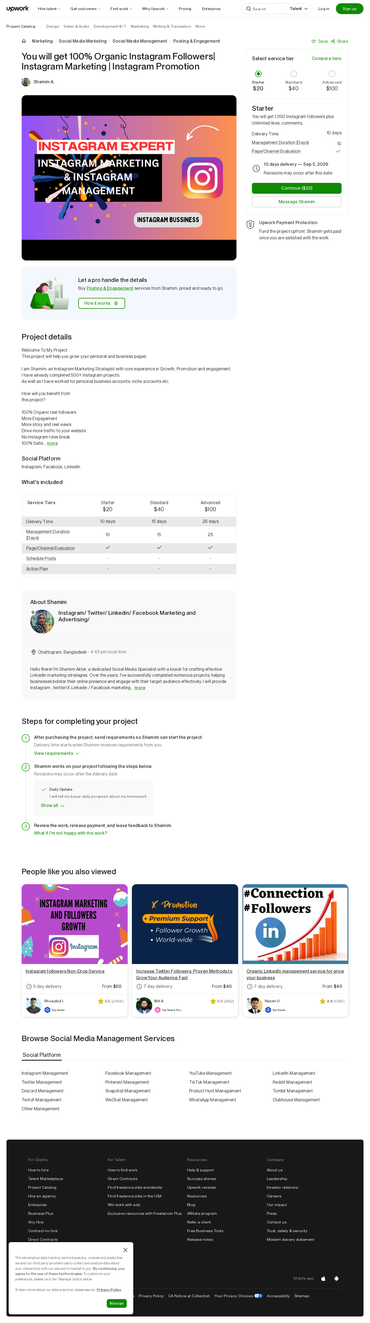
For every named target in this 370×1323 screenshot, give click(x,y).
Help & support (200, 1170)
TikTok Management (209, 1082)
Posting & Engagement (110, 288)
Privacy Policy (151, 1296)
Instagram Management (45, 1073)
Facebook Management (128, 1073)
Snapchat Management (127, 1090)
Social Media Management (140, 41)
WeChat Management (126, 1099)
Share (342, 41)
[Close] (125, 1250)
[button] (52, 535)
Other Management (41, 1108)
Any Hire (36, 1222)
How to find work (123, 1170)
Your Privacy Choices (239, 1296)
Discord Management (43, 1090)
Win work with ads (124, 1205)
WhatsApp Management (212, 1099)
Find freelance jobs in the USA (135, 1196)
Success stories (201, 1178)
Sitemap (301, 1296)
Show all (49, 805)
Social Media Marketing (83, 41)
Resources (197, 1196)
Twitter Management (42, 1082)
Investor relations (282, 1187)
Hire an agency (42, 1196)
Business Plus (40, 1213)
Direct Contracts (43, 1239)
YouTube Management (210, 1073)
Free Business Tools (205, 1231)
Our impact (277, 1205)
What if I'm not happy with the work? (70, 833)
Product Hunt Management (215, 1090)
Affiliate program (202, 1213)
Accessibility (278, 1296)
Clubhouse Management (296, 1099)
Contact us (277, 1222)
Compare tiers (327, 58)
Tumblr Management (293, 1090)
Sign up (349, 9)
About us (275, 1170)
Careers (274, 1196)
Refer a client (199, 1222)
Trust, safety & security (287, 1231)
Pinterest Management (127, 1082)
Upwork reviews (201, 1187)
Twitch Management (41, 1099)
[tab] (42, 1055)
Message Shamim (297, 201)
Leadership (277, 1178)
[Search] (248, 9)
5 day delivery (47, 986)
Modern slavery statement (290, 1239)
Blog (191, 1205)
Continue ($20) (296, 187)
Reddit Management (292, 1082)
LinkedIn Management (294, 1073)
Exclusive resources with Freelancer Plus (145, 1213)
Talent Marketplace (45, 1178)
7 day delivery (158, 986)
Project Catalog (21, 26)
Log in (324, 9)
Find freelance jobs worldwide (135, 1187)
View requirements (53, 753)
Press (272, 1213)
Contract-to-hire (43, 1231)
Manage (117, 1303)
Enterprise (37, 1205)
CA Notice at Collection (189, 1296)
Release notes (200, 1239)
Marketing (42, 41)
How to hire (38, 1170)
